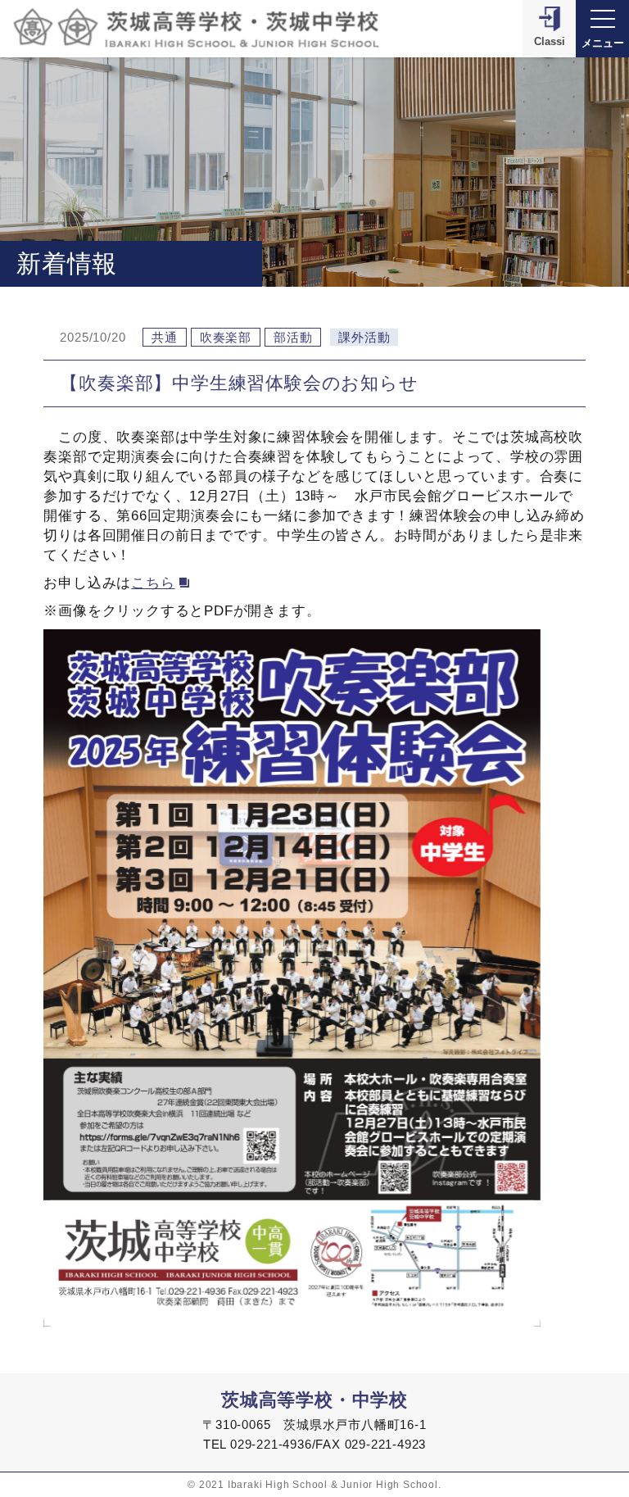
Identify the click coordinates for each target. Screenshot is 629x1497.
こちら (152, 583)
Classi (549, 41)
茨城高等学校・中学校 (314, 1400)
